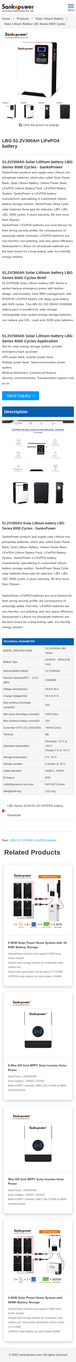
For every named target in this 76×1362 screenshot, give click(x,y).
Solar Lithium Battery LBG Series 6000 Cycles (34, 23)
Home (6, 18)
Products (23, 18)
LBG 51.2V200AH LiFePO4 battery (33, 840)
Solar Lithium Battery (49, 18)
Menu (71, 10)
